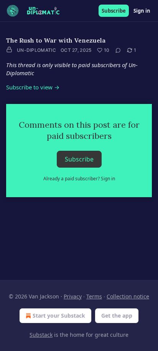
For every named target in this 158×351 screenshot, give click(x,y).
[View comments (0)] (118, 50)
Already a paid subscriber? (79, 178)
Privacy (73, 296)
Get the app (116, 315)
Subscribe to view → (32, 87)
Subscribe (114, 10)
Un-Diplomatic (36, 50)
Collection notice (128, 296)
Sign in (141, 10)
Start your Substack (59, 315)
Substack (41, 334)
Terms (94, 296)
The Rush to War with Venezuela (55, 40)
